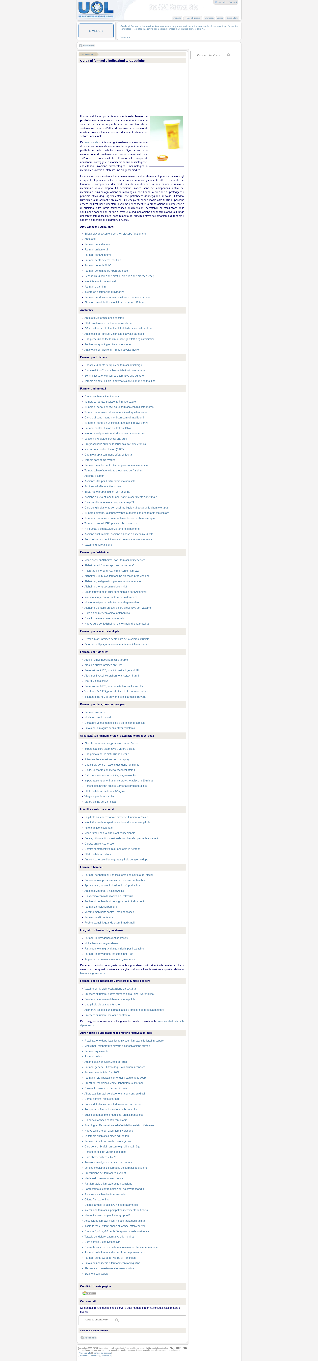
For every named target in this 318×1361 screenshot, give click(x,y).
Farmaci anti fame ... (96, 712)
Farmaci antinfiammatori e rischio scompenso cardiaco (116, 1252)
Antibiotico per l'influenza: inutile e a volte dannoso (114, 333)
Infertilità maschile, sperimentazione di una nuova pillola (117, 822)
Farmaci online (93, 1056)
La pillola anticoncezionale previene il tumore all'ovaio (116, 817)
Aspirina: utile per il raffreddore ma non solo (109, 481)
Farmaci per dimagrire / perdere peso (106, 270)
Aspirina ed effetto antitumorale (102, 486)
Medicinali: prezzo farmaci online (103, 1178)
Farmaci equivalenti (96, 1051)
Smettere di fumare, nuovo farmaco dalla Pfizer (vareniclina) (119, 994)
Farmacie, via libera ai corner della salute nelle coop (115, 1077)
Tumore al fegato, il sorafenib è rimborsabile (110, 401)
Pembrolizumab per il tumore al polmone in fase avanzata (118, 539)
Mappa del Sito (85, 1353)
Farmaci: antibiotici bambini (100, 906)
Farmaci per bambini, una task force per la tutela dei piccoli (118, 875)
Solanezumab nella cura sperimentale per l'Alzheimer (115, 591)
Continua (125, 37)
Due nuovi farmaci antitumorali (102, 396)
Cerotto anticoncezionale (99, 843)
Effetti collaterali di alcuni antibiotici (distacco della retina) (118, 328)
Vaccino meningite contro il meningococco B (110, 912)
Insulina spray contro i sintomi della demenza (110, 597)
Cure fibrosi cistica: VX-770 (100, 1157)
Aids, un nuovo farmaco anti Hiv (103, 665)
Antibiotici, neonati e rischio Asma (104, 890)
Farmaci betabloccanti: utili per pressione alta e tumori (116, 465)
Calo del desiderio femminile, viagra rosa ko (110, 775)
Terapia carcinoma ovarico (99, 460)
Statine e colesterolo (96, 1273)
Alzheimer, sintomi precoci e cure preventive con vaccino (117, 607)
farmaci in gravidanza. (93, 973)
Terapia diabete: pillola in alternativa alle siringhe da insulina (120, 381)
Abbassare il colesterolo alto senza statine (109, 1268)
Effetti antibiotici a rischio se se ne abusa (108, 323)
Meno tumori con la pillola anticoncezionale (109, 833)
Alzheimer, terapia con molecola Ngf (105, 586)
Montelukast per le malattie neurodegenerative (111, 602)
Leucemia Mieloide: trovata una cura (105, 438)
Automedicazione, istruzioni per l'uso (106, 1061)
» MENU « (96, 30)
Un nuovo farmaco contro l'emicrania (105, 1120)
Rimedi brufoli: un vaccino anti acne (105, 1151)
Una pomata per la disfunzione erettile (106, 754)
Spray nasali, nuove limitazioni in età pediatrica (112, 885)
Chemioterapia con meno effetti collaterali (108, 454)
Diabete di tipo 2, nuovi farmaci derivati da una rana (114, 370)
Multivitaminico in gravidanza (101, 943)
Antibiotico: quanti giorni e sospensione (107, 344)
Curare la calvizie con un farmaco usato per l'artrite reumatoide (121, 1247)
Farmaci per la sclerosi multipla (102, 260)
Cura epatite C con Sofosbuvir (102, 1241)
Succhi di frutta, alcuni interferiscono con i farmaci (113, 1104)
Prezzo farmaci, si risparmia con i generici (108, 1162)
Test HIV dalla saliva (96, 681)
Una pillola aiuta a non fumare (102, 1004)
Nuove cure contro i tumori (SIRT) (104, 449)
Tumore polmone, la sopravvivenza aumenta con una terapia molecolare (126, 512)
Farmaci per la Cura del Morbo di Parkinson (110, 1257)
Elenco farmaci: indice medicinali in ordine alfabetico (115, 302)
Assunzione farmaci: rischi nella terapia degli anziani (115, 1220)
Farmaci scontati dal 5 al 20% (101, 1072)
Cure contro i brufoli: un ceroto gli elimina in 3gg (112, 1146)
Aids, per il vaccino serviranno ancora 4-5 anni (111, 675)
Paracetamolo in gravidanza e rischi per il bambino (114, 948)
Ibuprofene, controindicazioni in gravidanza (109, 959)
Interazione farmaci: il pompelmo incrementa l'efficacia (116, 1210)
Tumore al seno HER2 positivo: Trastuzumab (110, 523)
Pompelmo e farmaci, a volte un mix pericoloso (111, 1109)
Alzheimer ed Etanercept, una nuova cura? (109, 565)
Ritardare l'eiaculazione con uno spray (107, 759)
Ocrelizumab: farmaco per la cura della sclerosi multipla (116, 639)
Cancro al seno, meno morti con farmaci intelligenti (114, 417)
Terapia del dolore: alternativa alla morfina (109, 1236)
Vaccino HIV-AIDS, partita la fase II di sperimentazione (116, 691)
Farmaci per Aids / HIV (97, 265)
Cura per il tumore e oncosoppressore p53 (109, 502)
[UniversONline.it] (96, 18)
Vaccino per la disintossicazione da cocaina (110, 988)
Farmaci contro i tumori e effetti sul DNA (107, 428)
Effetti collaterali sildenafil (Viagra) (104, 791)
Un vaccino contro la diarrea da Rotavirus (108, 896)
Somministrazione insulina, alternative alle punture (114, 375)
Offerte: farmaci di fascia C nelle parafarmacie (111, 1204)
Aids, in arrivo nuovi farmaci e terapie (106, 659)
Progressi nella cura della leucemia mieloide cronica (115, 444)
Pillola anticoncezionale (98, 827)
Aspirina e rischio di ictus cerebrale (105, 1194)
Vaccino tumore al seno (98, 544)
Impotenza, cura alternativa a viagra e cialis (109, 748)
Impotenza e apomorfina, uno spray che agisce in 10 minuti (118, 780)
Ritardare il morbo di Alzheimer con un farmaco (111, 570)
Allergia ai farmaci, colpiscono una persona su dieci (114, 1093)
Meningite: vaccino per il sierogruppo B (107, 1215)
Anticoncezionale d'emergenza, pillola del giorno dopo (116, 859)
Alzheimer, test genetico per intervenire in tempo (112, 581)
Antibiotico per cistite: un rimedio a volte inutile (111, 349)
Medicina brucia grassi (97, 717)
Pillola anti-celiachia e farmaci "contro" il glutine (112, 1263)
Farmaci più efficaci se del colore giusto (107, 1141)
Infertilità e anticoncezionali (100, 281)
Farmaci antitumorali (96, 249)
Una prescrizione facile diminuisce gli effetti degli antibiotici (119, 339)
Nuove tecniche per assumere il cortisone (108, 1130)
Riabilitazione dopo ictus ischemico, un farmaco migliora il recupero (124, 1040)
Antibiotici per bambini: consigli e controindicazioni (114, 901)
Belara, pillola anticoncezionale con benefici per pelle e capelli (121, 838)
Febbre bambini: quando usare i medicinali (109, 922)
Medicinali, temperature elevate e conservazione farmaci (117, 1046)
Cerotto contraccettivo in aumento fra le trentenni (112, 849)
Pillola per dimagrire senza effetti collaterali (109, 728)
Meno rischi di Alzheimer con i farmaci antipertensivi (114, 560)
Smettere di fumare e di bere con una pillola (109, 999)
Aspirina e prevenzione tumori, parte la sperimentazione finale (120, 497)
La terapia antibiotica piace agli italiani (107, 1136)
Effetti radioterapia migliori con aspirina (107, 491)
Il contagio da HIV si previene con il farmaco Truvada (115, 696)
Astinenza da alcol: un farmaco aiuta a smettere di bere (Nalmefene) (124, 1009)
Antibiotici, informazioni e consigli (104, 317)
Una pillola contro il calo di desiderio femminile (111, 764)
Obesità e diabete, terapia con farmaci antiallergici (113, 365)
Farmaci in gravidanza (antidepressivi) (106, 938)
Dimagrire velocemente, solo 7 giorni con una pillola (114, 722)
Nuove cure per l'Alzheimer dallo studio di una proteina (116, 623)
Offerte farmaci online (96, 1199)
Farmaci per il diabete (97, 244)
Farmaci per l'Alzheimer (98, 254)
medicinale (91, 142)
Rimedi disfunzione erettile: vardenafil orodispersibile (115, 785)
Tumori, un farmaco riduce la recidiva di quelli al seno (115, 412)
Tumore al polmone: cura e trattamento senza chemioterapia (119, 518)
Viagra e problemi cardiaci (99, 796)
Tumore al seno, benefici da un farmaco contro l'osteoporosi (119, 407)
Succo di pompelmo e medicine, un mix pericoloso (113, 1114)
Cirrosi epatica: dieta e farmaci (102, 1098)
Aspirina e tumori (94, 475)
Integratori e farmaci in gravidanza (104, 292)
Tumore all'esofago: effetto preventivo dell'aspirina (113, 470)
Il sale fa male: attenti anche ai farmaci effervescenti (114, 1226)
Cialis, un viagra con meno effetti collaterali (109, 770)
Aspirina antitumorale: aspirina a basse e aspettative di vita (118, 534)
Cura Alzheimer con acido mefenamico (107, 613)
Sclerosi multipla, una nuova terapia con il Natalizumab (116, 644)
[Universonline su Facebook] (87, 46)
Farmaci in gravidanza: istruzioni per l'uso (108, 953)
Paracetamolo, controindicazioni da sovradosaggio (114, 1189)
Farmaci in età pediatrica (98, 917)
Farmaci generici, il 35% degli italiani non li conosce (114, 1067)
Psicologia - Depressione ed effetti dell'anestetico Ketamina (119, 1125)
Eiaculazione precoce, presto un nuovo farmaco (112, 743)
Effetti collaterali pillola (97, 854)
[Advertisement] (132, 89)
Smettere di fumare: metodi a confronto (107, 1015)
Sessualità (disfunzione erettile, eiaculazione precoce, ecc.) (119, 276)
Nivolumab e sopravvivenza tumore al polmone (112, 528)
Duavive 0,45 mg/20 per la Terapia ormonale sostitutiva (116, 1231)
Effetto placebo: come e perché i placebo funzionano (115, 233)
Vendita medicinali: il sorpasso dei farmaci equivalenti (115, 1167)
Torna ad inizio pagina (102, 1353)
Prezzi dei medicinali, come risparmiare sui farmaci (114, 1083)
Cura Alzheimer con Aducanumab (104, 618)
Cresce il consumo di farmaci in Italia (106, 1088)
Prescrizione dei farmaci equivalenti (105, 1173)
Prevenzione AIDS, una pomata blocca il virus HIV (113, 686)
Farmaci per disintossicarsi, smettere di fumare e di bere (117, 297)
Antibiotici (90, 239)
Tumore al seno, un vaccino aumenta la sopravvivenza (116, 422)
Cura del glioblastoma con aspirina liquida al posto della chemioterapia (126, 507)
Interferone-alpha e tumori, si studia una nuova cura (114, 433)
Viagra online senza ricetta (100, 801)
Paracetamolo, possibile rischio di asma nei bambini (115, 880)
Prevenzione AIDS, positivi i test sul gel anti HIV (112, 670)
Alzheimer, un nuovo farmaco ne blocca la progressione (117, 576)
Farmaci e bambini (95, 286)
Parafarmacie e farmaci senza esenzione (108, 1183)
